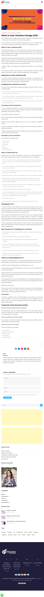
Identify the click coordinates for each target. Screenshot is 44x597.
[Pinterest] (22, 349)
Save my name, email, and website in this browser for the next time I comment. (20, 395)
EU (14, 532)
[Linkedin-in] (23, 583)
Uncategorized (5, 502)
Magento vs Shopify (5, 451)
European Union (20, 532)
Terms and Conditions (13, 578)
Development (4, 496)
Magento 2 (36, 532)
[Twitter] (16, 349)
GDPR (26, 532)
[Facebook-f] (21, 583)
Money (15, 534)
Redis (19, 534)
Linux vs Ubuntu (4, 459)
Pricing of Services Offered (23, 578)
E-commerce (9, 532)
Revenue (23, 534)
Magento (30, 532)
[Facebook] (19, 349)
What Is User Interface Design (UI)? (8, 457)
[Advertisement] (22, 417)
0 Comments (18, 32)
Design (3, 494)
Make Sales (4, 534)
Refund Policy (33, 578)
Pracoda (13, 32)
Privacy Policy (5, 578)
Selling (28, 534)
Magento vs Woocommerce (6, 453)
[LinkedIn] (25, 349)
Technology (4, 500)
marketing (10, 534)
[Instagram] (25, 583)
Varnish (33, 534)
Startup (3, 498)
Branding (3, 532)
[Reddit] (28, 349)
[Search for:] (22, 405)
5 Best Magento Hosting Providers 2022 (9, 455)
